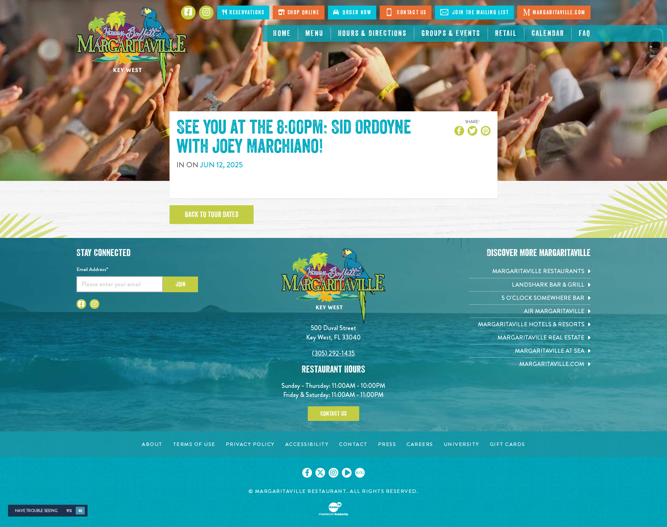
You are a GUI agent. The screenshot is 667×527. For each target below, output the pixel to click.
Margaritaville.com (559, 12)
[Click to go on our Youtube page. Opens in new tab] (347, 473)
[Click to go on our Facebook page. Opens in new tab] (307, 473)
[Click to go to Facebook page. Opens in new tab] (81, 304)
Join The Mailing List (479, 12)
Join (180, 284)
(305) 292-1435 (333, 353)
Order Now (355, 12)
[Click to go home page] (132, 47)
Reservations (246, 12)
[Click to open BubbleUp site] (333, 509)
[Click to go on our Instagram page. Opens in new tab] (333, 473)
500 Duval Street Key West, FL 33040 (333, 332)
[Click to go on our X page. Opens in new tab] (320, 473)
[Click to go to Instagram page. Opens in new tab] (94, 304)
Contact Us (410, 12)
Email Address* (92, 269)
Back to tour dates (211, 214)
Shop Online (302, 12)
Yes (69, 511)
